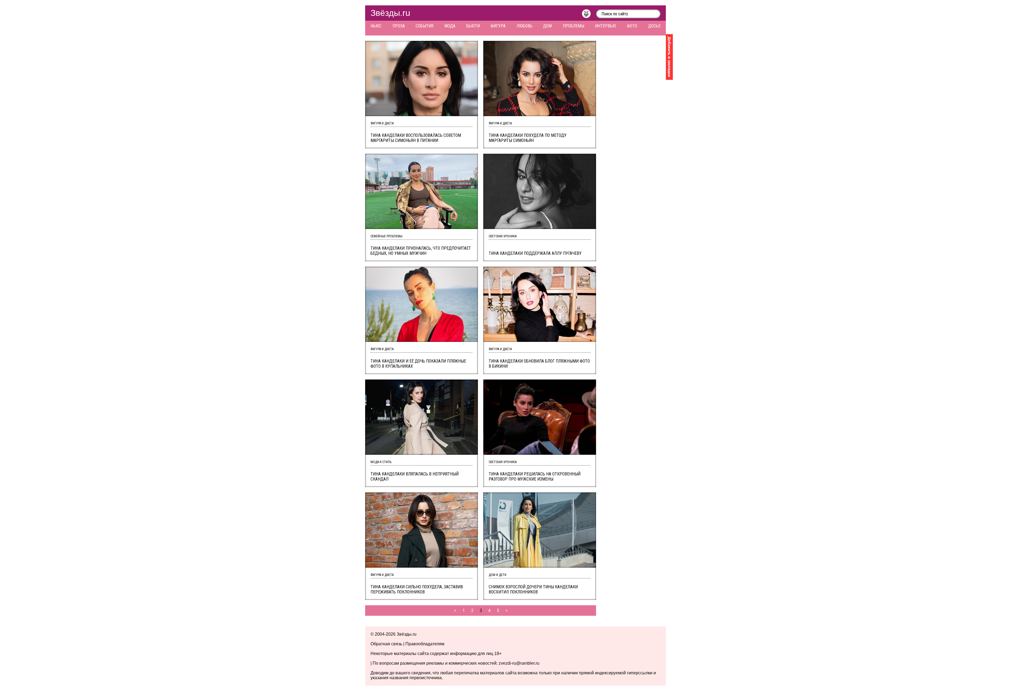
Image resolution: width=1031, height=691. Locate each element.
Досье (654, 25)
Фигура (498, 25)
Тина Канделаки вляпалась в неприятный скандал (415, 476)
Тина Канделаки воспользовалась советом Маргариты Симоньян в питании (416, 138)
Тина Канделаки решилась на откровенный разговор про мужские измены (534, 476)
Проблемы (573, 25)
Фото (632, 25)
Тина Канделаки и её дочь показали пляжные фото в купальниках (418, 364)
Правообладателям (424, 644)
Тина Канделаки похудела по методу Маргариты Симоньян (528, 138)
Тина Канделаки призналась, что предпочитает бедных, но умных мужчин (421, 251)
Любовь (524, 25)
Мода (449, 25)
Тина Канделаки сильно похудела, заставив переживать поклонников (417, 589)
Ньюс (376, 25)
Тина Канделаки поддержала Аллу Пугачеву (535, 253)
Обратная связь (386, 644)
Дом (547, 25)
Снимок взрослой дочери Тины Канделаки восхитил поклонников (533, 589)
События (424, 25)
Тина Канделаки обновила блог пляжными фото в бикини (539, 364)
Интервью (605, 25)
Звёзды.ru (390, 13)
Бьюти (473, 25)
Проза (399, 25)
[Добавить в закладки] (669, 57)
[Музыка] (589, 15)
